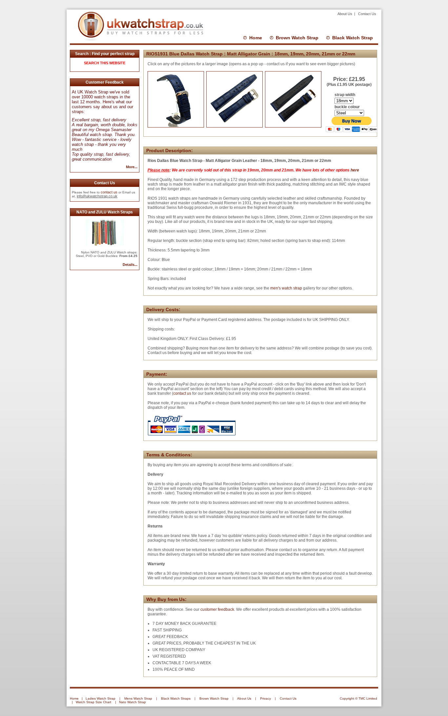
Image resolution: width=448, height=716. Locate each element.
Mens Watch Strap (138, 698)
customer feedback (217, 609)
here (355, 170)
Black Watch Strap (352, 37)
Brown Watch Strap (297, 37)
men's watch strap (285, 288)
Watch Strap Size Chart (93, 702)
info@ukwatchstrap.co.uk (97, 196)
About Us (345, 14)
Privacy (265, 698)
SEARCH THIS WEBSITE (104, 63)
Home (255, 37)
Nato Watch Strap (132, 702)
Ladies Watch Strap (100, 698)
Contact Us (367, 14)
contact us (109, 192)
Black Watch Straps (176, 698)
